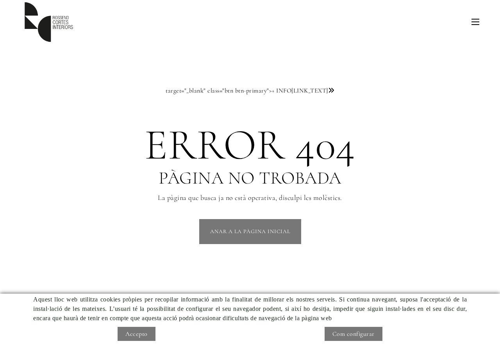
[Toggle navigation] (475, 22)
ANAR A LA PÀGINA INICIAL (250, 231)
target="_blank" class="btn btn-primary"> (247, 91)
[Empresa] (49, 22)
